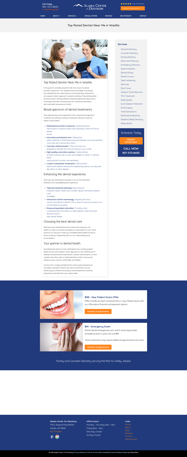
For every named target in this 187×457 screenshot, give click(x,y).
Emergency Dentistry (130, 65)
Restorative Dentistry (130, 115)
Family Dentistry (128, 57)
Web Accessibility (104, 452)
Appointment (131, 439)
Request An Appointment (131, 8)
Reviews (108, 16)
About (55, 16)
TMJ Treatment (128, 96)
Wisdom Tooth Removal (131, 92)
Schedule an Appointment (98, 311)
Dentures (125, 84)
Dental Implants (128, 68)
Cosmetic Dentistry (129, 53)
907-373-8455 (50, 6)
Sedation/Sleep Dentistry (132, 119)
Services (71, 16)
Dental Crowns (127, 76)
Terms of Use (92, 452)
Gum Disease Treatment (132, 104)
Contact (143, 16)
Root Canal (126, 88)
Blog (127, 430)
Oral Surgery (126, 107)
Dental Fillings (127, 72)
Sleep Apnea (126, 100)
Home (42, 16)
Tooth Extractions (129, 111)
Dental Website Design (119, 452)
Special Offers (91, 16)
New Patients (125, 16)
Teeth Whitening (128, 80)
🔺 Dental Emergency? (50, 9)
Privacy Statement (80, 452)
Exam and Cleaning (129, 61)
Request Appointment (131, 140)
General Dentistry (129, 49)
